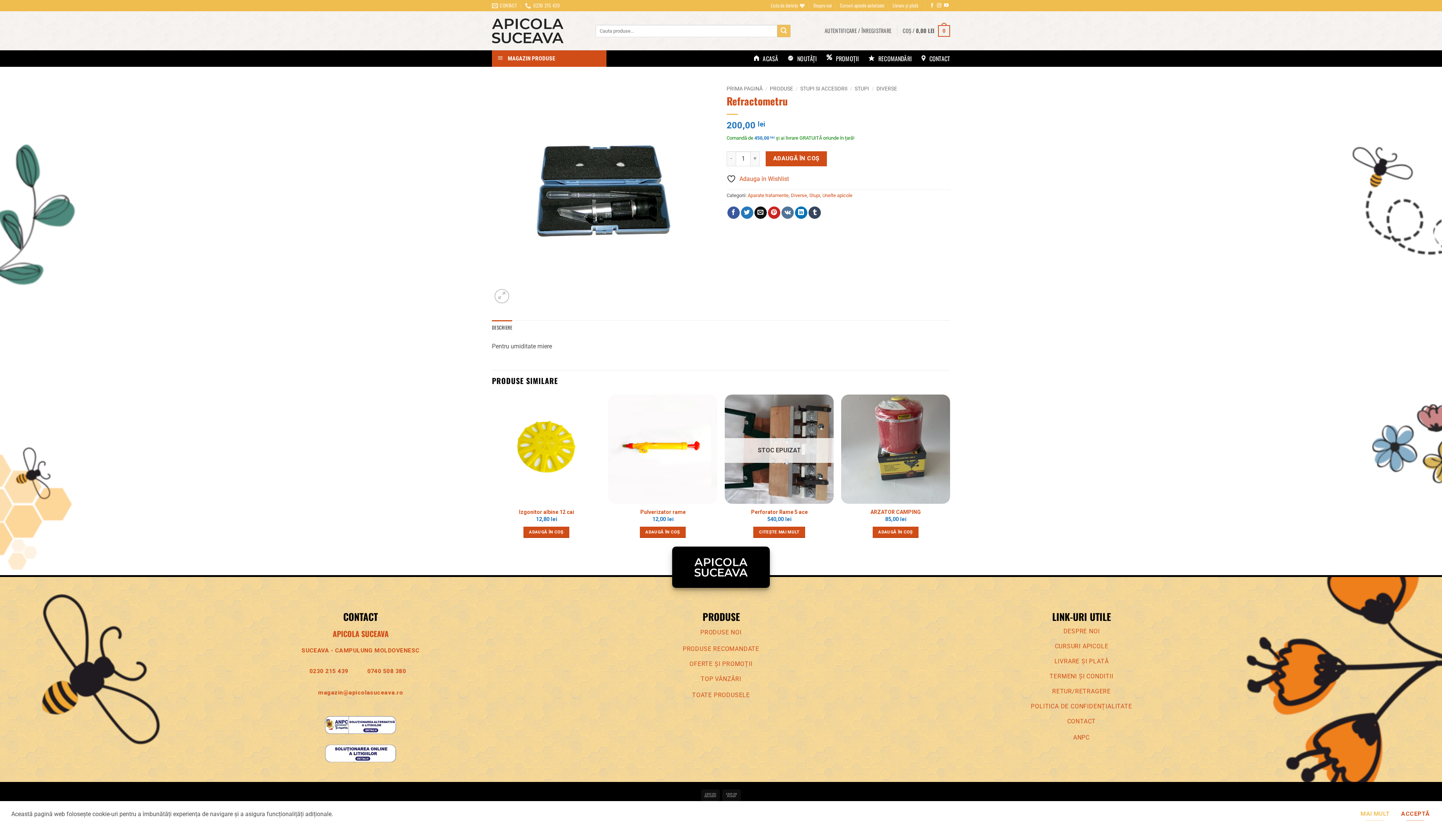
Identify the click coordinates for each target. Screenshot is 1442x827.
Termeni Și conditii (1081, 676)
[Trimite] (783, 31)
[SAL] (360, 724)
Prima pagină (745, 89)
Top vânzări (721, 678)
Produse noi (721, 632)
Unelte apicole (837, 195)
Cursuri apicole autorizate (862, 5)
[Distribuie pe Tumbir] (814, 212)
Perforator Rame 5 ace (779, 512)
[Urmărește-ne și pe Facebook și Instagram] (939, 5)
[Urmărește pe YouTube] (946, 5)
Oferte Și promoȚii (720, 663)
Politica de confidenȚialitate (1081, 706)
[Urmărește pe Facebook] (932, 5)
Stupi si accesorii (824, 89)
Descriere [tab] (502, 327)
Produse (781, 89)
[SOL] (360, 752)
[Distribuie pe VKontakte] (787, 212)
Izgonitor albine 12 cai (546, 512)
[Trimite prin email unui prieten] (760, 212)
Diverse (886, 89)
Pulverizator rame (663, 512)
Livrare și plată (905, 5)
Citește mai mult (779, 532)
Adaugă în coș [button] (546, 532)
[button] (858, 31)
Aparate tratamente (768, 195)
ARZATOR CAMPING (895, 512)
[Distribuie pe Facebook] (733, 212)
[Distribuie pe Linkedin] (801, 212)
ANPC (1081, 737)
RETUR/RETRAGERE (1081, 691)
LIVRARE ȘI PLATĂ (1081, 661)
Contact (1081, 721)
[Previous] (492, 473)
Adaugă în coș (796, 158)
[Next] (949, 473)
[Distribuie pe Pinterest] (774, 212)
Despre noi (822, 5)
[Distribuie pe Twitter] (747, 212)
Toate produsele (721, 695)
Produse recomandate (721, 648)
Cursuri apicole (1082, 646)
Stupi (862, 89)
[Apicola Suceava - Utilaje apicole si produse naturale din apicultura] (538, 30)
